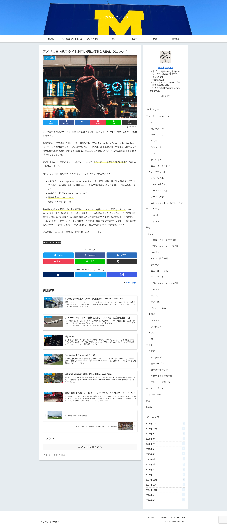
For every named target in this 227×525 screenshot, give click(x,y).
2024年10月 (165, 490)
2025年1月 (165, 474)
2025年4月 (165, 459)
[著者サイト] (58, 274)
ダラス (154, 153)
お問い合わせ (161, 518)
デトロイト (156, 159)
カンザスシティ (158, 129)
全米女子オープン (159, 370)
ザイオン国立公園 (159, 258)
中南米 (151, 314)
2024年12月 (165, 479)
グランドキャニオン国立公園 (165, 246)
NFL (150, 122)
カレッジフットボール (159, 172)
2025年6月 (165, 449)
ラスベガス (156, 302)
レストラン (153, 221)
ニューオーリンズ (159, 271)
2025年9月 (165, 433)
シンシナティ (157, 147)
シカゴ (154, 141)
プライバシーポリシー (177, 518)
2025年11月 (165, 423)
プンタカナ (156, 326)
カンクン (155, 320)
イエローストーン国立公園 (163, 240)
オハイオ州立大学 (159, 184)
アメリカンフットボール (158, 116)
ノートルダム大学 (159, 190)
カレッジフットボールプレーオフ (167, 203)
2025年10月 (165, 428)
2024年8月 (165, 500)
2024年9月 (165, 495)
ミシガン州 (153, 215)
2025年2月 (165, 469)
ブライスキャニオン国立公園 (165, 283)
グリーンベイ (157, 135)
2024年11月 (165, 484)
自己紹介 (150, 407)
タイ (153, 339)
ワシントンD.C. (158, 308)
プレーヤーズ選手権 (160, 382)
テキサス (155, 265)
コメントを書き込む (90, 446)
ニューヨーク (157, 277)
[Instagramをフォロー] (122, 274)
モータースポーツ (154, 388)
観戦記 (151, 351)
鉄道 (148, 400)
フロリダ (155, 289)
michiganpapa (165, 67)
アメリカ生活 (49, 243)
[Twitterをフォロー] (90, 274)
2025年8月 (165, 438)
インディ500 (154, 394)
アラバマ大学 (157, 196)
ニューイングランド (160, 166)
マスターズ (156, 357)
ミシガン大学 (157, 178)
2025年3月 (165, 464)
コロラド (155, 252)
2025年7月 (165, 444)
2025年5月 (165, 454)
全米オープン (157, 363)
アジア (151, 333)
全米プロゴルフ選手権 (161, 376)
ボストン (155, 295)
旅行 (59, 243)
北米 (150, 234)
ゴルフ (149, 345)
